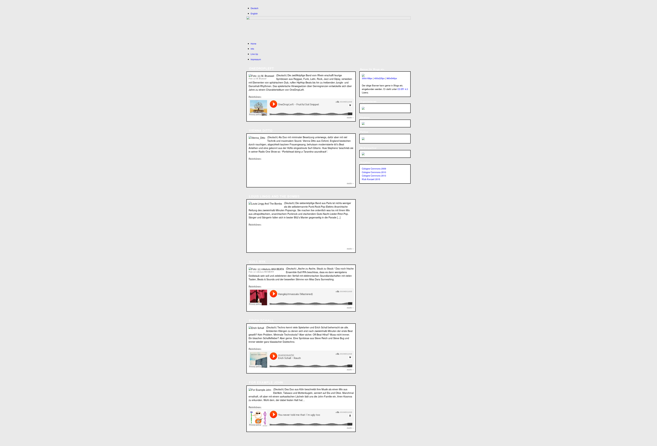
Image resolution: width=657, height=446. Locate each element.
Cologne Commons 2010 (374, 172)
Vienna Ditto (261, 130)
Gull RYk (257, 261)
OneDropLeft (261, 68)
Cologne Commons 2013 (374, 175)
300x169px (367, 78)
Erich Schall (261, 320)
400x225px (379, 78)
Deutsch (254, 8)
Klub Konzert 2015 (371, 179)
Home (253, 43)
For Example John (266, 382)
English (254, 13)
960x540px (392, 78)
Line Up (254, 54)
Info (252, 48)
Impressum (256, 59)
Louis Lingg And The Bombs (274, 196)
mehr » (350, 117)
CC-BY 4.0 (402, 89)
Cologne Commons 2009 (374, 168)
